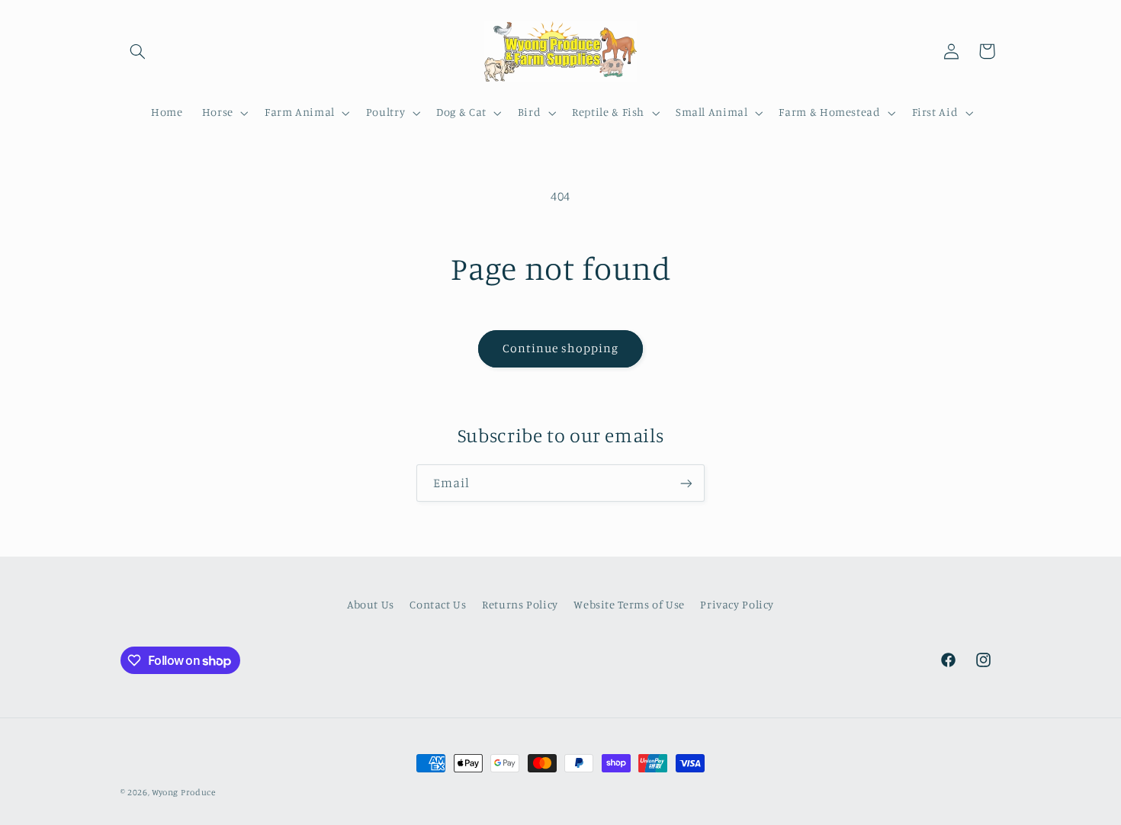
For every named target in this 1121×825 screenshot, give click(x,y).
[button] (138, 51)
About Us (370, 604)
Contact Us (438, 604)
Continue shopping (561, 348)
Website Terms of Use (629, 604)
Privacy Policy (737, 604)
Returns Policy (520, 604)
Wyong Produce (184, 792)
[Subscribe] (686, 483)
